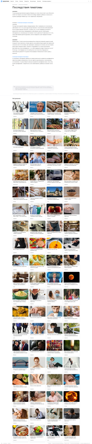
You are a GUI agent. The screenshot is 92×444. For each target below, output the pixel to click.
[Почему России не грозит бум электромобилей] (55, 433)
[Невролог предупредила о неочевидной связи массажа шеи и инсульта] (37, 399)
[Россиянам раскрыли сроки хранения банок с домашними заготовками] (55, 348)
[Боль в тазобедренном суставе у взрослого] (55, 229)
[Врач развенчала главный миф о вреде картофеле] (72, 263)
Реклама (9, 443)
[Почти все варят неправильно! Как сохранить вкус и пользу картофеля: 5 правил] (20, 297)
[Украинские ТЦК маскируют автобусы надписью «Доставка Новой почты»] (55, 178)
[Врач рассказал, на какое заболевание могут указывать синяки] (37, 126)
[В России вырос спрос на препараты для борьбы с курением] (37, 161)
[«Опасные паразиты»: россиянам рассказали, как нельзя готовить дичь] (55, 161)
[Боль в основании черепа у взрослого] (72, 416)
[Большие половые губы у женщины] (72, 109)
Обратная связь (66, 443)
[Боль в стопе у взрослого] (37, 382)
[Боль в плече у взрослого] (37, 416)
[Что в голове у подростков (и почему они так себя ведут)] (72, 126)
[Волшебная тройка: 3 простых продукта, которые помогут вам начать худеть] (20, 433)
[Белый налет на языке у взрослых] (37, 365)
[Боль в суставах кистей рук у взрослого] (72, 212)
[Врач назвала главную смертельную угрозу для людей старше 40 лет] (20, 382)
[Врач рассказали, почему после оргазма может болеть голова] (72, 178)
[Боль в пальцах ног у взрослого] (37, 331)
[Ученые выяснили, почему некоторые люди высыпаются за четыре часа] (72, 365)
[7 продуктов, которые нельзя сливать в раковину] (20, 229)
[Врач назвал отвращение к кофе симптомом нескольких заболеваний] (55, 314)
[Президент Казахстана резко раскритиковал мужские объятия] (37, 109)
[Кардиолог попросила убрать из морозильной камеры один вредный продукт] (20, 161)
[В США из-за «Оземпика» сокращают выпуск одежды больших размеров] (37, 212)
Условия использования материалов (58, 443)
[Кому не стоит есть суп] (55, 246)
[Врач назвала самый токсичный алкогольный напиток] (72, 348)
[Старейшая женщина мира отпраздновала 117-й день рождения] (55, 399)
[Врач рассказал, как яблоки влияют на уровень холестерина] (55, 126)
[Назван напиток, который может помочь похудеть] (37, 178)
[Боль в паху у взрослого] (55, 365)
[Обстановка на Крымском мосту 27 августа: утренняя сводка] (20, 365)
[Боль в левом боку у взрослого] (20, 263)
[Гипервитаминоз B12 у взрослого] (37, 348)
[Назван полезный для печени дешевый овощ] (37, 246)
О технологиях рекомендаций (74, 443)
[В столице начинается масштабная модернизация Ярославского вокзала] (55, 195)
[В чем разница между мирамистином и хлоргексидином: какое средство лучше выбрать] (55, 297)
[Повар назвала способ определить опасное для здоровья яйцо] (55, 144)
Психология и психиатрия (23, 4)
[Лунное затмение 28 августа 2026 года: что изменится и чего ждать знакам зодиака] (72, 280)
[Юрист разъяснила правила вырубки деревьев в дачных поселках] (20, 399)
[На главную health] (5, 1)
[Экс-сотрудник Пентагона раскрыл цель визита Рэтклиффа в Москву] (55, 280)
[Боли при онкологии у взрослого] (55, 331)
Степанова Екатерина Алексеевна (25, 22)
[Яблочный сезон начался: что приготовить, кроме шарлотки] (20, 178)
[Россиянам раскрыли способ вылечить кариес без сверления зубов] (72, 382)
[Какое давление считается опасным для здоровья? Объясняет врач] (20, 109)
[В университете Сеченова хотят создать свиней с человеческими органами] (55, 109)
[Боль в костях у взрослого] (37, 314)
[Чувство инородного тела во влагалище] (37, 195)
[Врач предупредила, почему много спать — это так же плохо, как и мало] (20, 212)
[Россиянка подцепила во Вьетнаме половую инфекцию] (20, 126)
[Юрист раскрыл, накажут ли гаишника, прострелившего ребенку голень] (20, 280)
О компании (5, 443)
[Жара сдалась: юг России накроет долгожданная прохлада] (20, 195)
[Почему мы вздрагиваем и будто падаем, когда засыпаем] (55, 416)
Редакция (49, 443)
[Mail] (1, 1)
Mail (1, 443)
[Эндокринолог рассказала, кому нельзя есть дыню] (37, 263)
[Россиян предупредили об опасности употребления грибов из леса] (55, 263)
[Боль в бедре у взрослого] (20, 246)
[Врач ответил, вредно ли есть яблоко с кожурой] (55, 212)
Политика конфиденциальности (85, 443)
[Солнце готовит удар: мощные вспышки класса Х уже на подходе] (72, 399)
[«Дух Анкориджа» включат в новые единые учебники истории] (20, 348)
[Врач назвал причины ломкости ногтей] (55, 382)
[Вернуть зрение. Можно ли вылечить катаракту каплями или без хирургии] (20, 416)
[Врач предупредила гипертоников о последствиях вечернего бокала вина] (72, 314)
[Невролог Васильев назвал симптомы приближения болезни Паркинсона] (72, 331)
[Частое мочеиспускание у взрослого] (37, 297)
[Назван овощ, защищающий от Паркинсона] (37, 433)
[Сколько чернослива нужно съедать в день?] (72, 195)
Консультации (14, 4)
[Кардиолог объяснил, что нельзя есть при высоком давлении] (72, 161)
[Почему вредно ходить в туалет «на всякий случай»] (37, 280)
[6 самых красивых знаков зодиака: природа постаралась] (72, 229)
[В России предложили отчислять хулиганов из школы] (20, 331)
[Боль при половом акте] (20, 144)
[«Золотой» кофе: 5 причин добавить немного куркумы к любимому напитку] (20, 314)
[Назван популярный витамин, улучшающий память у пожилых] (72, 144)
